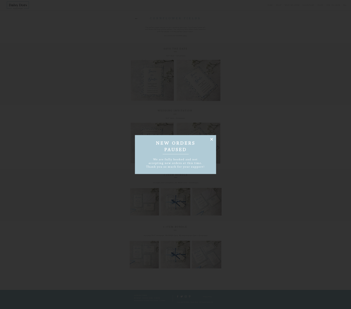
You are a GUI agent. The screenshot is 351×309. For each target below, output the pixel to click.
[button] (211, 139)
